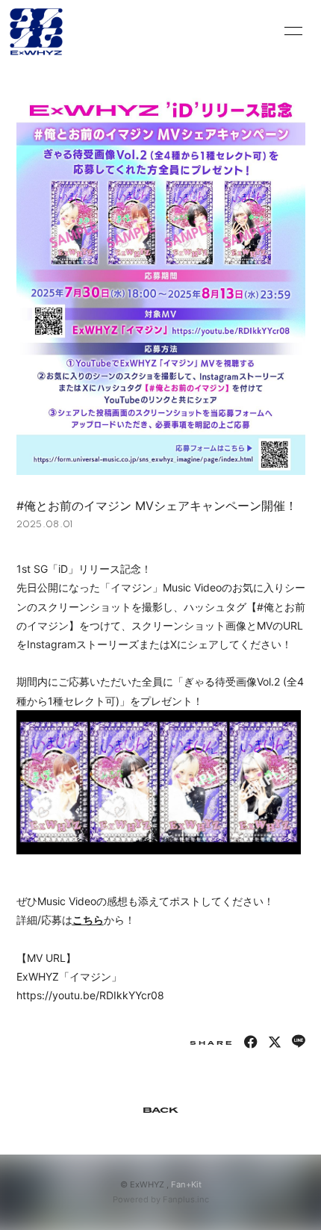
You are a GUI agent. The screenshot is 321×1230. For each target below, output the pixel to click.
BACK (160, 1110)
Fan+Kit (186, 1184)
